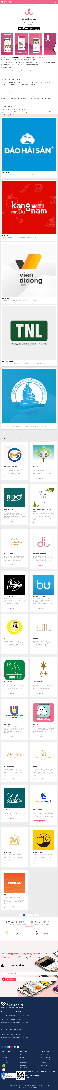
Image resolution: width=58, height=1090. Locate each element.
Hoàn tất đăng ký (29, 33)
